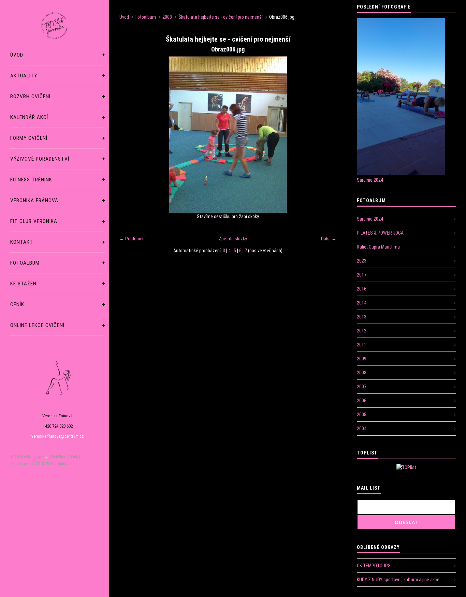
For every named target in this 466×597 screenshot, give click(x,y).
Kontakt (21, 242)
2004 (361, 428)
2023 (361, 261)
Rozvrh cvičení (30, 96)
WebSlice (58, 456)
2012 (361, 330)
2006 (361, 400)
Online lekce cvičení (37, 325)
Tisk (74, 456)
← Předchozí (132, 238)
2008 (167, 17)
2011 (361, 344)
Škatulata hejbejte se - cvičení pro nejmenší (220, 17)
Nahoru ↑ (65, 463)
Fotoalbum (25, 263)
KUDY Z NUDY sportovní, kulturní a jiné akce (398, 579)
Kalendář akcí (29, 117)
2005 (361, 414)
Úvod (16, 55)
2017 (361, 275)
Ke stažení (24, 284)
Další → (328, 238)
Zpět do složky (233, 238)
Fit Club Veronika (33, 221)
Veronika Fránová (34, 200)
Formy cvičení (28, 138)
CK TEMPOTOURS (374, 565)
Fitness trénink (31, 180)
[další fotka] (325, 134)
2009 (361, 358)
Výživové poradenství (39, 159)
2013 (361, 316)
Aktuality (23, 76)
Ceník (17, 304)
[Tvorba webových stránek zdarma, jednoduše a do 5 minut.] (46, 457)
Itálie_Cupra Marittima (378, 247)
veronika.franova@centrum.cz (57, 436)
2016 (361, 289)
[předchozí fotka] (130, 134)
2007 (361, 386)
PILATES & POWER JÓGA (380, 233)
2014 (361, 302)
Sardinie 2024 (370, 180)
